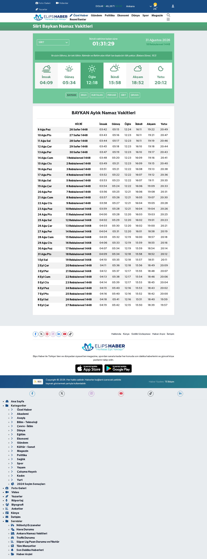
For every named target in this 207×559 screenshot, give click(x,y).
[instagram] (91, 394)
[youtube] (121, 394)
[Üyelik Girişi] (171, 6)
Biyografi (17, 504)
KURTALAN (97, 95)
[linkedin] (180, 394)
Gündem (96, 15)
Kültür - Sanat (25, 447)
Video (15, 492)
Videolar (63, 3)
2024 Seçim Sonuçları (30, 484)
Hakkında (116, 334)
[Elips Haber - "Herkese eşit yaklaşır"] (50, 17)
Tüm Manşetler (26, 546)
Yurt (19, 480)
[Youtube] (64, 334)
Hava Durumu (25, 529)
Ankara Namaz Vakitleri (31, 533)
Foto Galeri (44, 3)
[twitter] (62, 394)
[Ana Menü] (168, 19)
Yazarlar (43, 9)
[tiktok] (150, 394)
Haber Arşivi (158, 334)
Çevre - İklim (24, 426)
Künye (126, 334)
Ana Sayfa (17, 401)
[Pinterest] (47, 334)
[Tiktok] (70, 334)
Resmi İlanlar (78, 19)
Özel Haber (80, 15)
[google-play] (118, 368)
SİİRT (123, 95)
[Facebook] (35, 334)
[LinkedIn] (58, 334)
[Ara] (168, 15)
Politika (110, 15)
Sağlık (20, 459)
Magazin (157, 15)
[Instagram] (53, 334)
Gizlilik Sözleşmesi (140, 334)
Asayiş (20, 418)
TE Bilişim (169, 381)
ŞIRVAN (134, 95)
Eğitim (20, 434)
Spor (145, 15)
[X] (41, 334)
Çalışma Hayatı (26, 471)
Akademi (22, 414)
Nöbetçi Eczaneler (28, 525)
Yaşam (20, 467)
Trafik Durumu (25, 537)
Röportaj (17, 500)
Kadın (20, 475)
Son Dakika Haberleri (30, 550)
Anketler (17, 508)
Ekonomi (123, 15)
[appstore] (89, 368)
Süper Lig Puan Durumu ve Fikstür (37, 541)
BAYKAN (71, 95)
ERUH (84, 95)
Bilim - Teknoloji (26, 422)
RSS (39, 381)
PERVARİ (112, 95)
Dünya (135, 15)
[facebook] (32, 394)
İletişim (170, 334)
